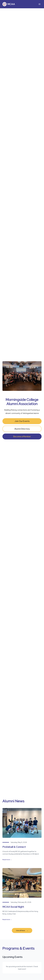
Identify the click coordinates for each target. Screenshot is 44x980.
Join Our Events (22, 421)
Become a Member (22, 436)
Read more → (7, 859)
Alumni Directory (22, 428)
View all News (22, 930)
